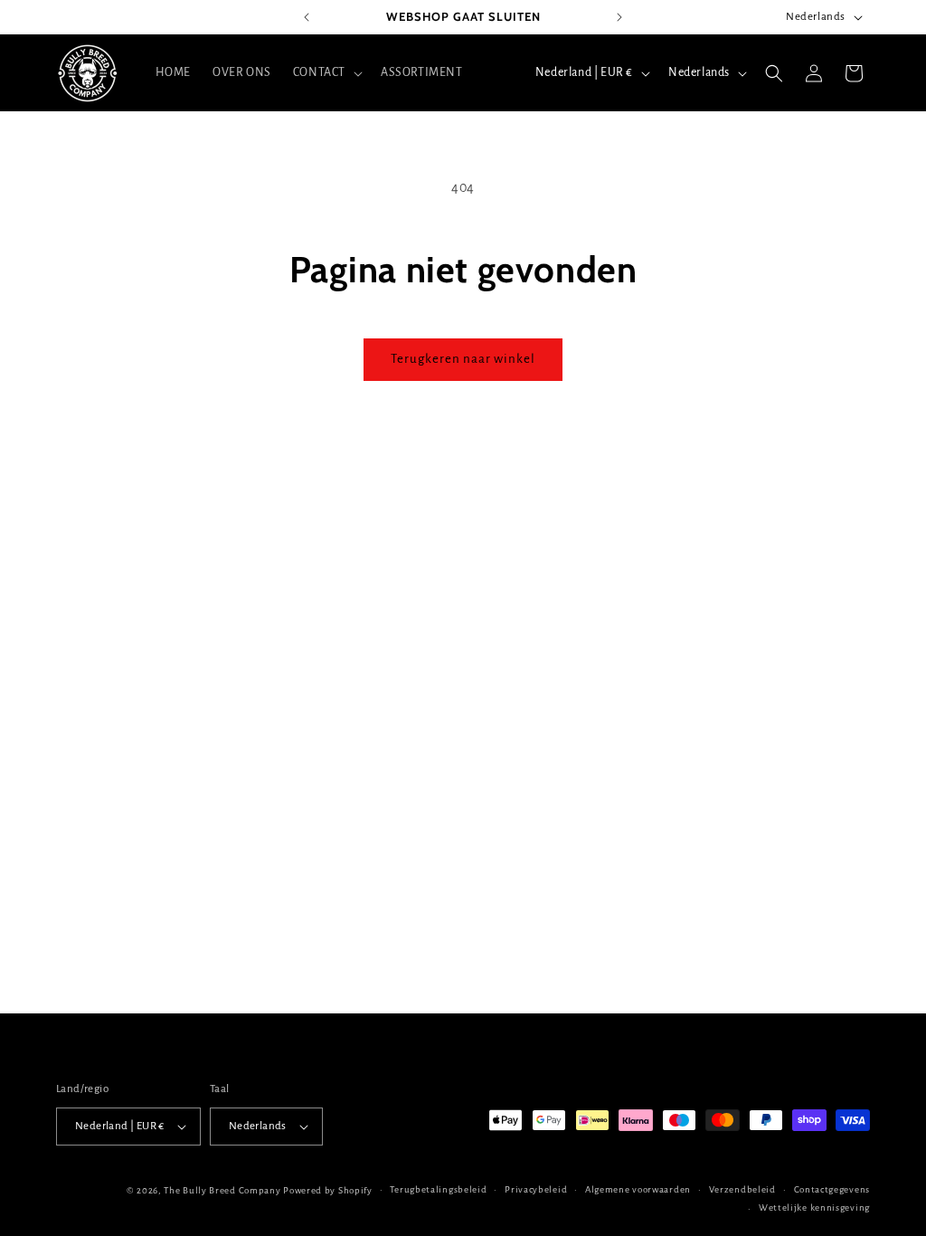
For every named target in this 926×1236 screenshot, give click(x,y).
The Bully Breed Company (222, 1190)
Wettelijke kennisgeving (814, 1207)
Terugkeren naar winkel (463, 359)
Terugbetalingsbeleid (438, 1189)
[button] (326, 72)
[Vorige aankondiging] (306, 17)
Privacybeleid (536, 1189)
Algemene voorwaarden (638, 1189)
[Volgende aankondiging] (619, 17)
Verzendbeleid (742, 1189)
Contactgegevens (832, 1189)
